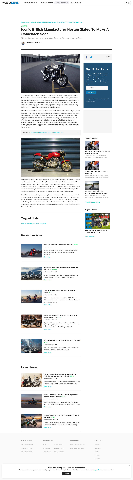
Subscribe (91, 92)
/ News (24, 26)
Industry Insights (59, 451)
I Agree (66, 474)
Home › (23, 22)
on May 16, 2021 (34, 42)
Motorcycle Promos (46, 3)
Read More (47, 257)
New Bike (39, 224)
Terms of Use (47, 451)
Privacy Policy (58, 444)
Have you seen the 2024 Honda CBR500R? (58, 244)
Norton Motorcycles (28, 224)
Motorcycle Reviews (27, 451)
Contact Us (46, 448)
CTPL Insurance (76, 3)
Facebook (98, 444)
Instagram (98, 448)
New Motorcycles (30, 3)
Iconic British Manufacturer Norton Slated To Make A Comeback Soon (61, 22)
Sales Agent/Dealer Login (77, 444)
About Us (45, 444)
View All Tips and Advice (92, 202)
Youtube (97, 458)
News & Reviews (61, 3)
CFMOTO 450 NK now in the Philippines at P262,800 (62, 340)
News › (37, 22)
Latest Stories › (30, 22)
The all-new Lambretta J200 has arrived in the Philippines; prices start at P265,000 (60, 375)
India (44, 224)
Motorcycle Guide (26, 448)
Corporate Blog (58, 448)
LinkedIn (97, 455)
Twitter (97, 451)
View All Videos (89, 236)
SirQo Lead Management (77, 448)
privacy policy (96, 470)
